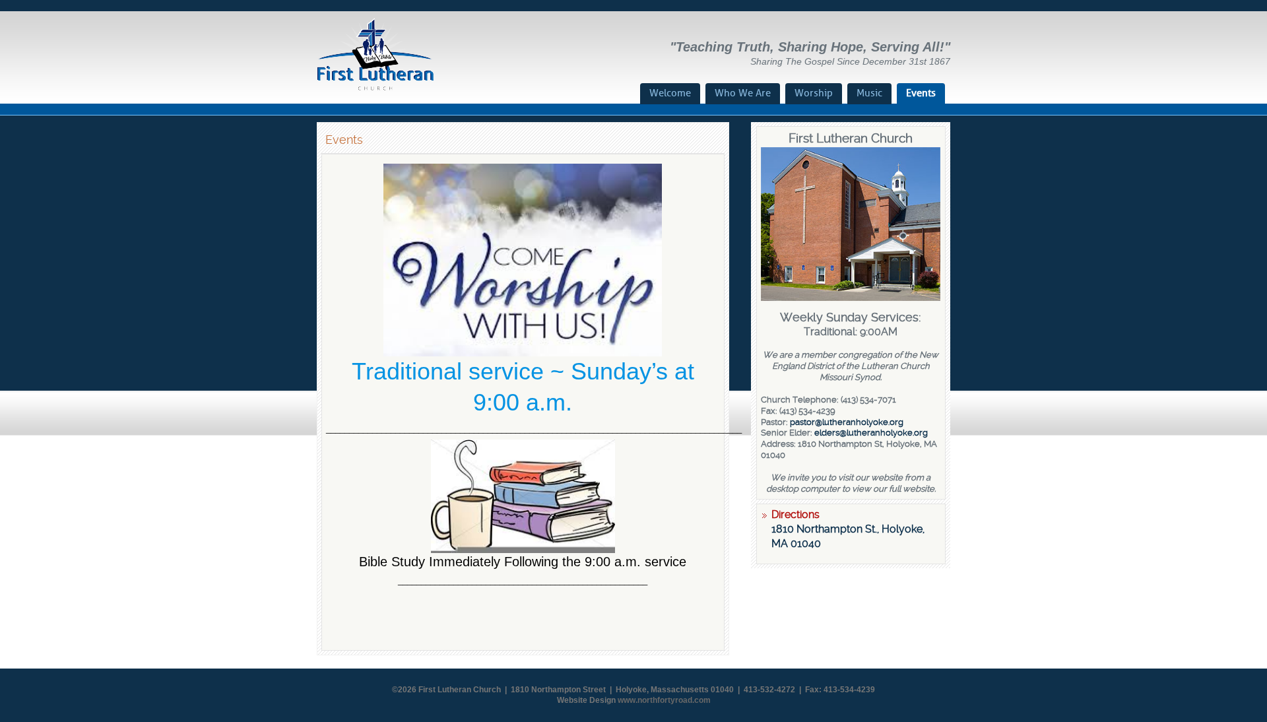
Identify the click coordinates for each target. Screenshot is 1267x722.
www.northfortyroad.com (664, 700)
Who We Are (743, 93)
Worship (814, 93)
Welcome (670, 93)
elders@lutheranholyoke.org (871, 433)
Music (869, 93)
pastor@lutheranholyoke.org (846, 422)
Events (921, 93)
